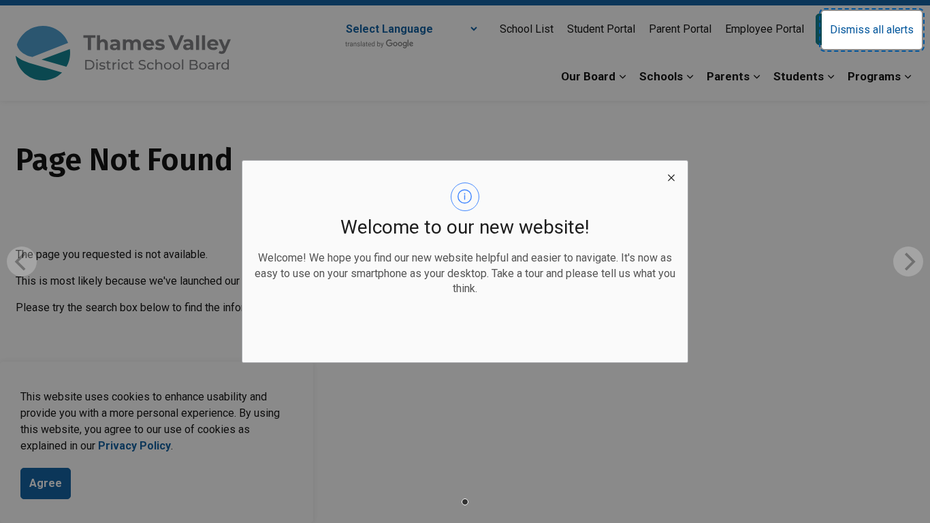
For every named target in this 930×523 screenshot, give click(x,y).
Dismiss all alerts (872, 29)
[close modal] (671, 177)
